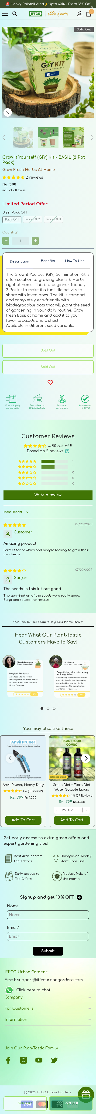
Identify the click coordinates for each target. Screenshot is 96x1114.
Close (92, 7)
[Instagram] (23, 1060)
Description (19, 261)
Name (13, 906)
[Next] (92, 137)
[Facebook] (8, 1060)
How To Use (75, 261)
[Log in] (79, 13)
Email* (13, 928)
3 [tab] (54, 708)
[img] (14, 525)
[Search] (14, 13)
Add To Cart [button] (23, 820)
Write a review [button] (48, 495)
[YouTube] (38, 1060)
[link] (24, 677)
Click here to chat (33, 990)
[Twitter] (54, 1060)
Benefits (48, 261)
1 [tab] (42, 708)
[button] (14, 177)
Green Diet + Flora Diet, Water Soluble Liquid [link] (72, 787)
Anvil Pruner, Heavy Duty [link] (23, 785)
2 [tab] (48, 708)
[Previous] (3, 137)
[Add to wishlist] (50, 382)
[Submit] (92, 1041)
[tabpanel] (24, 677)
